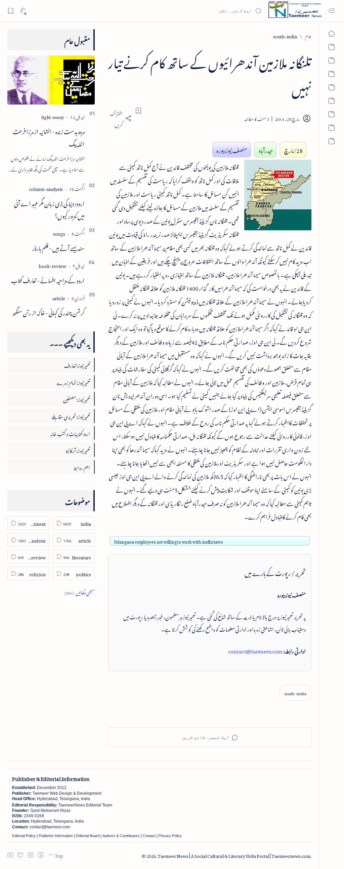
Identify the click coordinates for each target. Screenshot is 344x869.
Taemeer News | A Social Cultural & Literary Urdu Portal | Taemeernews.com (234, 855)
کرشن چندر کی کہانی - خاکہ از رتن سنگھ (48, 312)
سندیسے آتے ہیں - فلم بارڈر (58, 247)
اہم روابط (81, 467)
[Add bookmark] (138, 110)
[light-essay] (52, 116)
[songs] (59, 233)
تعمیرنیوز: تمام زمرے (73, 382)
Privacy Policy (170, 836)
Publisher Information (56, 836)
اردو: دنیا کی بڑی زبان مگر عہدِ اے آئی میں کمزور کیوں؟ (49, 208)
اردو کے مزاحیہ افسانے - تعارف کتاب (48, 279)
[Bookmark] (10, 10)
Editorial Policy (24, 836)
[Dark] (23, 11)
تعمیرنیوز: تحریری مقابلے (71, 416)
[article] (58, 297)
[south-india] (295, 693)
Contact (149, 836)
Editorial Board (87, 836)
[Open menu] (331, 11)
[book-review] (52, 265)
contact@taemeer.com (255, 650)
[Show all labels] (79, 592)
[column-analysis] (46, 188)
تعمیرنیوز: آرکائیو (78, 450)
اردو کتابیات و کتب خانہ (70, 433)
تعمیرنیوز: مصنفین (76, 398)
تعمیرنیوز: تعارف (77, 364)
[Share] (120, 118)
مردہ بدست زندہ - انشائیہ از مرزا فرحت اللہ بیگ (49, 136)
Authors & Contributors (121, 836)
